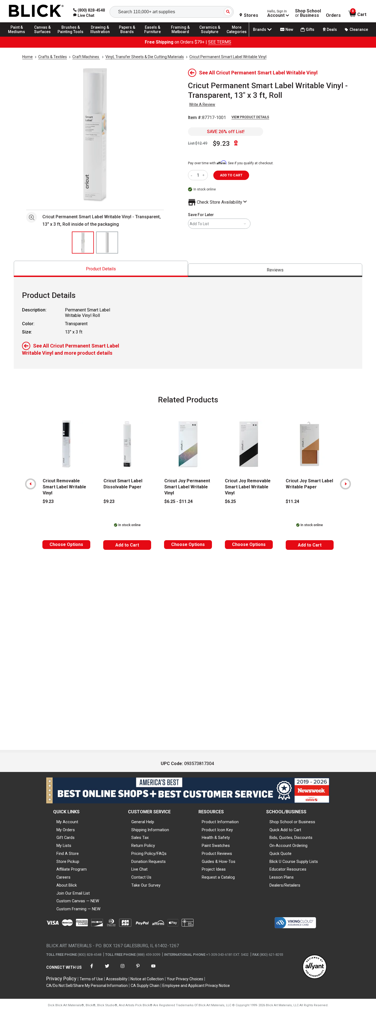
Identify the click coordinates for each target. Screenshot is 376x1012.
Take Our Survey (145, 885)
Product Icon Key (217, 829)
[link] (83, 15)
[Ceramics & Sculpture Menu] (210, 36)
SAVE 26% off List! (225, 131)
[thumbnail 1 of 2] (83, 243)
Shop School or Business (292, 821)
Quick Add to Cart (285, 829)
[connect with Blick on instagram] (122, 969)
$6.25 (230, 501)
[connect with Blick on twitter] (107, 969)
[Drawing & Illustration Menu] (100, 36)
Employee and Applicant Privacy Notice (196, 985)
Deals (332, 29)
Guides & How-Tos (218, 861)
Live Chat (139, 869)
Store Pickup (67, 861)
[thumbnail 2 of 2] (107, 243)
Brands (259, 29)
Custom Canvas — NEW (77, 900)
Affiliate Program (71, 869)
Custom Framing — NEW (78, 908)
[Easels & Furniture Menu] (154, 36)
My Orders (65, 829)
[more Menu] (237, 36)
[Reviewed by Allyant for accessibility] (314, 967)
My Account (67, 821)
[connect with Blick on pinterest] (137, 969)
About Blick (66, 885)
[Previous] (30, 483)
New (289, 29)
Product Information (220, 821)
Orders (333, 15)
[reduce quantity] (192, 175)
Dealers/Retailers (284, 885)
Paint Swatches (216, 845)
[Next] (345, 483)
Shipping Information (150, 829)
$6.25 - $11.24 (178, 501)
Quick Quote (280, 853)
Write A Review (202, 104)
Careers (63, 877)
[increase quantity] (204, 175)
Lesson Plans (281, 877)
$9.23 (221, 143)
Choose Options (66, 544)
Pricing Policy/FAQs (149, 853)
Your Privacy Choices (185, 979)
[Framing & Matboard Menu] (180, 36)
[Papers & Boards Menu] (130, 36)
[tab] (101, 269)
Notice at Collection (147, 979)
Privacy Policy (61, 978)
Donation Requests (148, 861)
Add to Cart (127, 545)
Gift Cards (65, 837)
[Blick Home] (36, 11)
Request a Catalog (218, 877)
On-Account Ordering (288, 845)
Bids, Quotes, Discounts (290, 837)
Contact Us (141, 877)
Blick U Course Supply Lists (293, 861)
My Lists (63, 845)
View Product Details (250, 117)
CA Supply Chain (145, 985)
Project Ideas (214, 869)
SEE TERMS (219, 42)
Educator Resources (287, 869)
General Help (142, 821)
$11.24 (292, 501)
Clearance (359, 29)
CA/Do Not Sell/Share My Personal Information (87, 985)
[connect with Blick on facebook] (91, 969)
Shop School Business (308, 13)
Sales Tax (140, 837)
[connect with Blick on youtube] (153, 969)
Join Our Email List (73, 893)
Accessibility (116, 979)
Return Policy (143, 845)
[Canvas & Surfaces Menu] (44, 36)
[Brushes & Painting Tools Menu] (71, 36)
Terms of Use (91, 979)
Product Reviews (217, 853)
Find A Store (67, 853)
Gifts (310, 29)
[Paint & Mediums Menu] (19, 36)
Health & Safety (216, 837)
